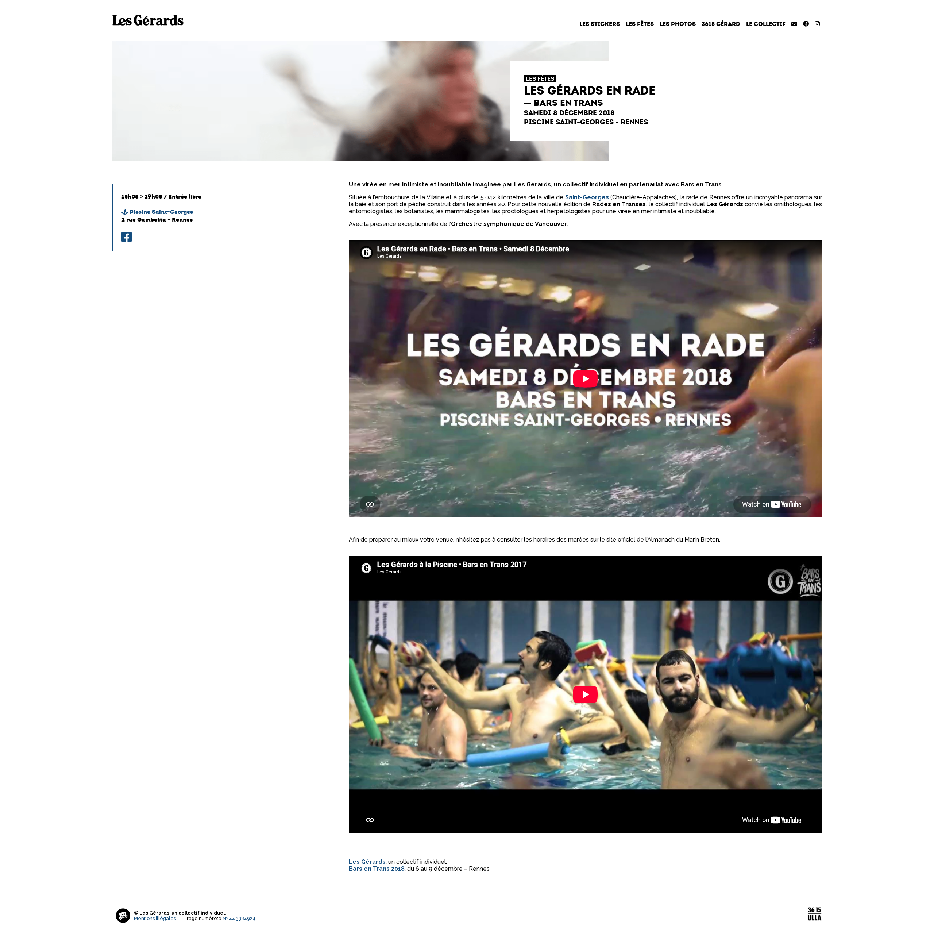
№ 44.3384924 (239, 918)
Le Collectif (766, 24)
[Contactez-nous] (794, 24)
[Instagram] (817, 24)
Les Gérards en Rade (589, 90)
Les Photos (678, 24)
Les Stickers (599, 24)
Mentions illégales (155, 918)
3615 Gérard (721, 24)
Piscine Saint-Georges (160, 212)
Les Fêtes (640, 24)
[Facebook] (806, 24)
